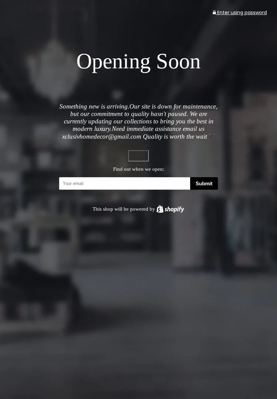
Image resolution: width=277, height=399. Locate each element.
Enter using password (241, 12)
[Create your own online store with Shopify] (170, 209)
